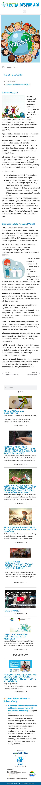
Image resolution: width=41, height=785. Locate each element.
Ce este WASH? (12, 81)
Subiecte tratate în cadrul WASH (18, 85)
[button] (24, 11)
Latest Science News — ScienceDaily (17, 700)
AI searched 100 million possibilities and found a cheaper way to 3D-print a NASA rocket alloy (22, 708)
